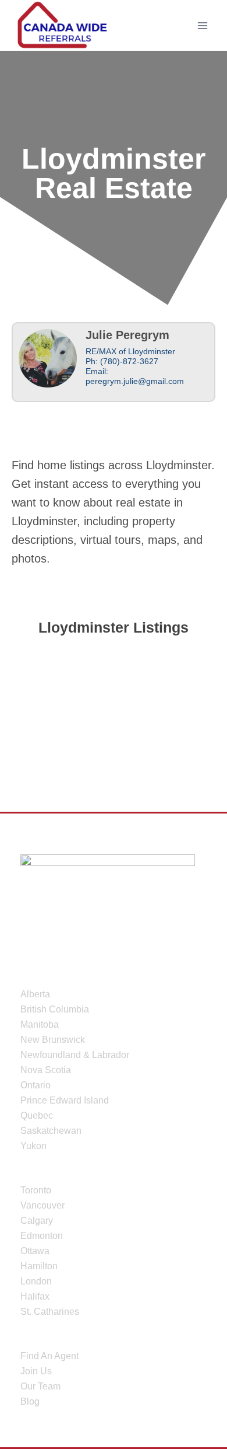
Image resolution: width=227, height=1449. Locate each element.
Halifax (34, 1296)
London (36, 1281)
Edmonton (41, 1236)
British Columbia (54, 1009)
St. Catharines (49, 1312)
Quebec (36, 1115)
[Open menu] (202, 25)
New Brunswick (52, 1040)
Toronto (35, 1190)
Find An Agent (49, 1356)
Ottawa (34, 1251)
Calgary (36, 1220)
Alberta (35, 994)
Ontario (35, 1085)
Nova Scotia (45, 1070)
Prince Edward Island (64, 1100)
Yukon (33, 1146)
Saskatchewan (50, 1131)
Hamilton (39, 1266)
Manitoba (39, 1024)
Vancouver (42, 1205)
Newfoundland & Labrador (74, 1055)
